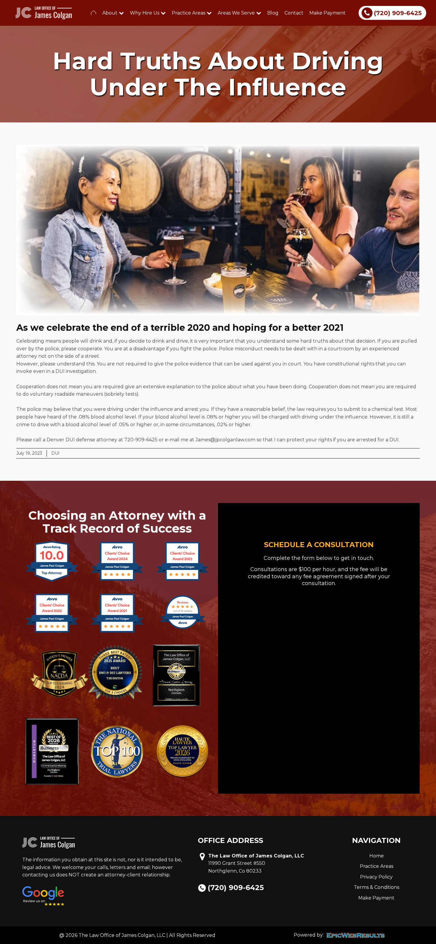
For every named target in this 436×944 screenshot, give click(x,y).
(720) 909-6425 (236, 887)
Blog (273, 13)
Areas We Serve (236, 13)
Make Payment (327, 13)
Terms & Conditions (376, 887)
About (109, 13)
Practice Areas (188, 13)
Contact (293, 13)
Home (376, 856)
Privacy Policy (376, 877)
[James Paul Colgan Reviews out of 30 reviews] (183, 628)
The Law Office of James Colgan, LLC (256, 856)
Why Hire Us (144, 13)
